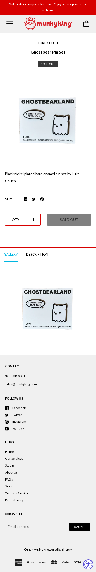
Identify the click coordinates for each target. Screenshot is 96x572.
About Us (11, 472)
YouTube (18, 429)
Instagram (19, 421)
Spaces (10, 465)
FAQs (9, 479)
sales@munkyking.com (21, 384)
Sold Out (69, 219)
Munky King (35, 549)
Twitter (17, 415)
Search (10, 486)
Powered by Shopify (58, 549)
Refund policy (14, 500)
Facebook (19, 408)
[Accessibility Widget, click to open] (88, 564)
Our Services (14, 458)
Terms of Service (16, 493)
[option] (48, 120)
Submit (79, 526)
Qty (15, 219)
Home (9, 452)
